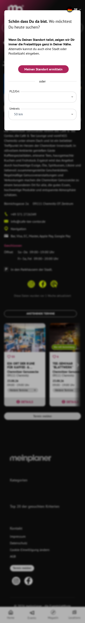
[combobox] (42, 96)
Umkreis (14, 108)
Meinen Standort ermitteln (43, 69)
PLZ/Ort (14, 91)
